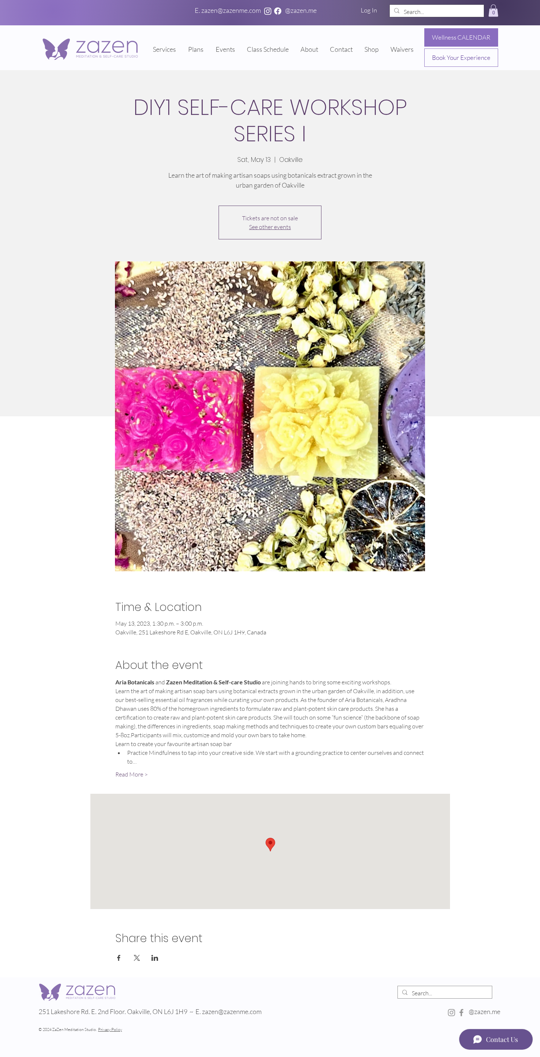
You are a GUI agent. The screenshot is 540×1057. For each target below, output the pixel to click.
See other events (270, 227)
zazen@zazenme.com (232, 1011)
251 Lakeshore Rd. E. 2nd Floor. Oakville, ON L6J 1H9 (113, 1011)
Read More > (131, 774)
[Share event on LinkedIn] (154, 958)
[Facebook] (277, 11)
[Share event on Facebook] (118, 958)
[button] (493, 10)
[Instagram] (268, 11)
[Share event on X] (136, 958)
